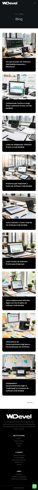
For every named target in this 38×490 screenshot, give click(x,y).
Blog (19, 446)
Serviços (19, 443)
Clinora (19, 464)
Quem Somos (19, 441)
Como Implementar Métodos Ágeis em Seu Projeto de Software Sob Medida (18, 302)
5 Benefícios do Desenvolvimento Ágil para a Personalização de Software (18, 344)
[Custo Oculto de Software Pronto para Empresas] (19, 245)
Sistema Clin (19, 462)
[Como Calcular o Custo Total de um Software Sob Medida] (19, 206)
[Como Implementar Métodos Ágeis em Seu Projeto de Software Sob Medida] (19, 284)
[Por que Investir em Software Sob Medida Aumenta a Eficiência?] (19, 45)
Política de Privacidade (19, 479)
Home (19, 438)
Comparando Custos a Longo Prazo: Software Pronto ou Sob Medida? (19, 105)
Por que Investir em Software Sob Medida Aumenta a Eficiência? (18, 64)
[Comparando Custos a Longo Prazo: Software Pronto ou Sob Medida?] (19, 86)
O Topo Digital (19, 457)
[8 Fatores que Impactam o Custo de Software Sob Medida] (19, 167)
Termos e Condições (19, 477)
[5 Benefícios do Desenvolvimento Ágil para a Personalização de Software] (19, 325)
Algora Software (19, 455)
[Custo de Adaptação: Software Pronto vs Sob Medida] (19, 128)
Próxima (30, 402)
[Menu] (35, 3)
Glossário (19, 474)
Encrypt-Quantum (19, 460)
